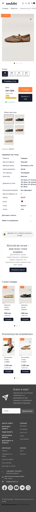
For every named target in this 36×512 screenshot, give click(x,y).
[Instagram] (10, 487)
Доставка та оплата (8, 466)
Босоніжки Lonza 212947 (25, 359)
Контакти (23, 454)
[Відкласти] (12, 290)
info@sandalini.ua (12, 481)
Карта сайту (7, 423)
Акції (21, 451)
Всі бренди (23, 429)
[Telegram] (22, 487)
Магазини (23, 426)
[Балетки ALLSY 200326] (9, 129)
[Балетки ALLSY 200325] (19, 119)
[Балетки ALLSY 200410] (9, 140)
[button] (14, 63)
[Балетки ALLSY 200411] (19, 129)
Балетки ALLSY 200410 (7, 307)
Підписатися (27, 411)
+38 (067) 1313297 (14, 471)
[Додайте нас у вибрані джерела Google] (28, 487)
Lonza (22, 436)
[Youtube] (16, 487)
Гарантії (4, 451)
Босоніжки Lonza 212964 (8, 359)
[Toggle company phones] (23, 3)
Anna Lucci (23, 432)
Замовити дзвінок (12, 473)
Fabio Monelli (24, 439)
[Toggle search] (26, 3)
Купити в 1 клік (25, 97)
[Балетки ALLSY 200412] (9, 119)
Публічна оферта (7, 459)
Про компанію (6, 463)
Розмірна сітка (10, 81)
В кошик (25, 90)
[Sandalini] (11, 3)
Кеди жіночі (7, 432)
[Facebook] (4, 487)
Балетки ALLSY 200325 (24, 307)
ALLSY (23, 197)
